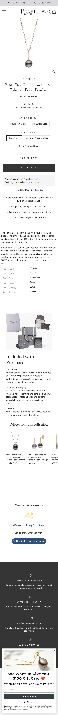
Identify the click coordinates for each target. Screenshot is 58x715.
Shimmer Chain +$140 (36, 138)
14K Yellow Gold (18, 124)
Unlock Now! (29, 696)
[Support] (44, 11)
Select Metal (29, 118)
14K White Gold (39, 124)
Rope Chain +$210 (28, 146)
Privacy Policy (12, 709)
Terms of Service (23, 709)
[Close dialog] (54, 650)
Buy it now (29, 168)
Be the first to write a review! (29, 541)
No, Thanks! (29, 702)
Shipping (19, 107)
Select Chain (29, 133)
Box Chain (14, 138)
